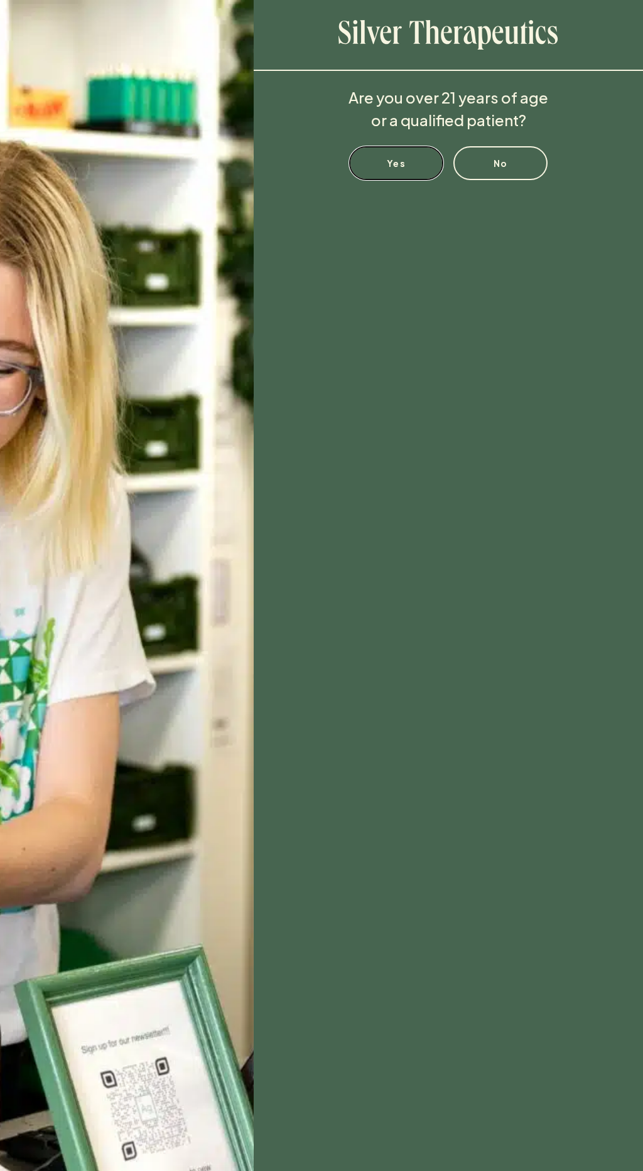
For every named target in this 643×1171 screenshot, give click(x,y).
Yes (396, 163)
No (501, 163)
